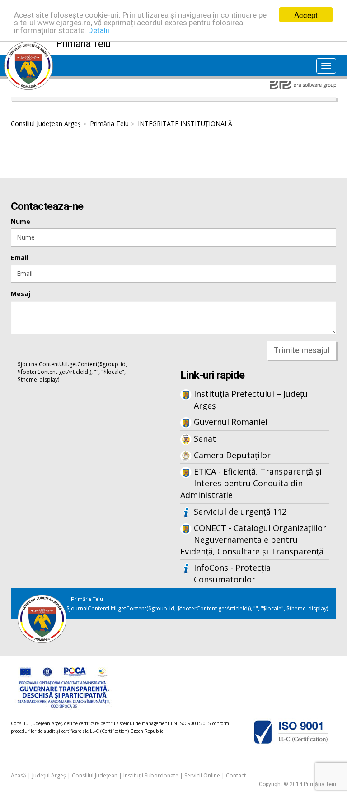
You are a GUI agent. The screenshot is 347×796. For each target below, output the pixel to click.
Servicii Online (202, 775)
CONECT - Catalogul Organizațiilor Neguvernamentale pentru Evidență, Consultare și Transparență (253, 539)
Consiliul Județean (94, 775)
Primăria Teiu (109, 123)
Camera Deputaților (232, 455)
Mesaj (20, 293)
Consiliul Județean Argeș (46, 123)
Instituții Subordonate (150, 775)
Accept (306, 14)
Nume (20, 221)
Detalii (98, 30)
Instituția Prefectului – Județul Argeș (252, 399)
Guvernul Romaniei (230, 421)
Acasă (18, 775)
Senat (205, 438)
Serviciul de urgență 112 (240, 511)
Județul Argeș (49, 775)
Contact (236, 775)
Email (19, 257)
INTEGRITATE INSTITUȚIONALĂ (185, 123)
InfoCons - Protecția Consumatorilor (232, 573)
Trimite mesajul (301, 350)
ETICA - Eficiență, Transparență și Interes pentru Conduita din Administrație (251, 483)
